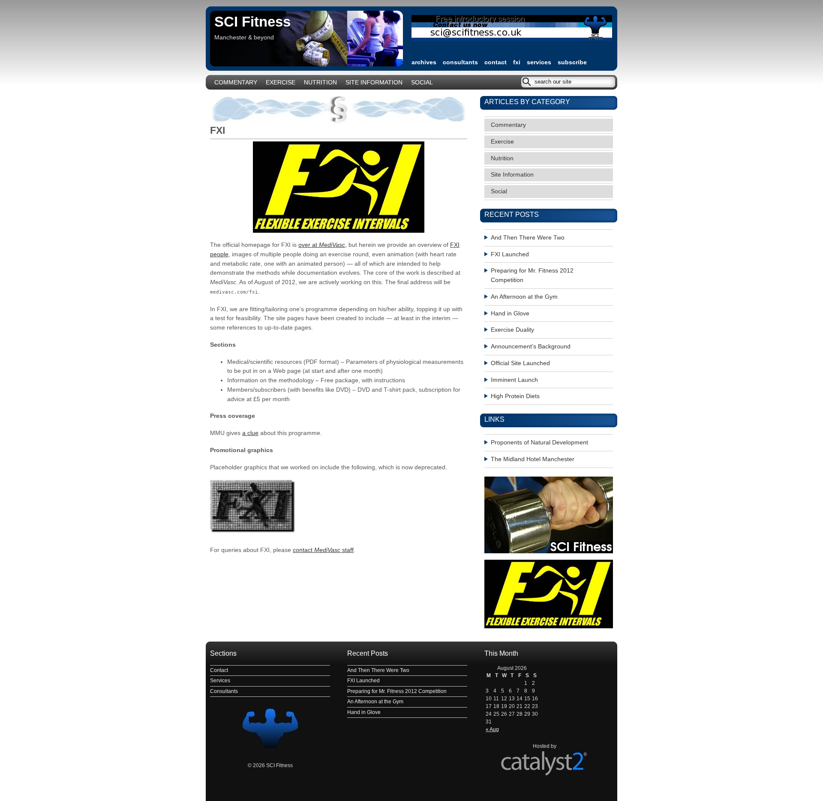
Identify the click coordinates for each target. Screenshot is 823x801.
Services (539, 62)
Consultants (460, 62)
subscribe (572, 62)
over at (321, 245)
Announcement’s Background (531, 346)
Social (422, 82)
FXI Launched (510, 254)
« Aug (492, 729)
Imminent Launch (514, 380)
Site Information (373, 82)
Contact (495, 62)
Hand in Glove (510, 313)
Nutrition (320, 82)
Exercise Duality (512, 330)
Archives (424, 62)
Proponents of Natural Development (539, 442)
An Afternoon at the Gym (524, 297)
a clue (250, 433)
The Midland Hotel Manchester (532, 459)
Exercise (280, 82)
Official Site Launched (520, 363)
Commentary (235, 82)
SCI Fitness (252, 22)
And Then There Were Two (528, 237)
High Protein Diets (515, 396)
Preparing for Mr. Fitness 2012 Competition (532, 275)
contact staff (323, 550)
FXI (516, 62)
